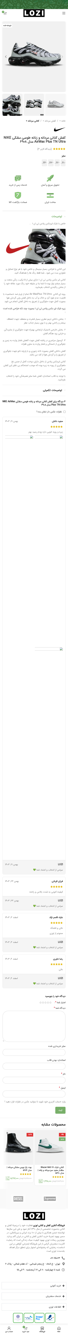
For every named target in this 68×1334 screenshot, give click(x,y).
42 (57, 163)
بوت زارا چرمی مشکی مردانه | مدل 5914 (19, 1169)
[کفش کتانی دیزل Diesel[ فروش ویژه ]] (18, 1198)
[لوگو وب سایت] (34, 13)
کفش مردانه (50, 121)
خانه (63, 121)
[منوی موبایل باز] (64, 13)
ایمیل (62, 1088)
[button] (62, 56)
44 (44, 163)
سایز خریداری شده (57, 1046)
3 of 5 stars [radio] (45, 1002)
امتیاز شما (60, 1002)
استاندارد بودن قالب (56, 1060)
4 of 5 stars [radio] (43, 1002)
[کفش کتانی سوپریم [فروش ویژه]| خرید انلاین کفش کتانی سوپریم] (50, 1198)
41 (63, 163)
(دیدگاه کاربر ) (44, 149)
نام (63, 1074)
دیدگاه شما (60, 1008)
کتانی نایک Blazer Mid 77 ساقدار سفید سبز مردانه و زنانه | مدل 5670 (51, 1170)
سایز (64, 156)
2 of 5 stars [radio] (48, 1002)
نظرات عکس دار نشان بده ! (49, 412)
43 (50, 163)
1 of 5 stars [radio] (50, 1002)
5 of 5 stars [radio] (40, 1002)
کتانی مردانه (33, 121)
